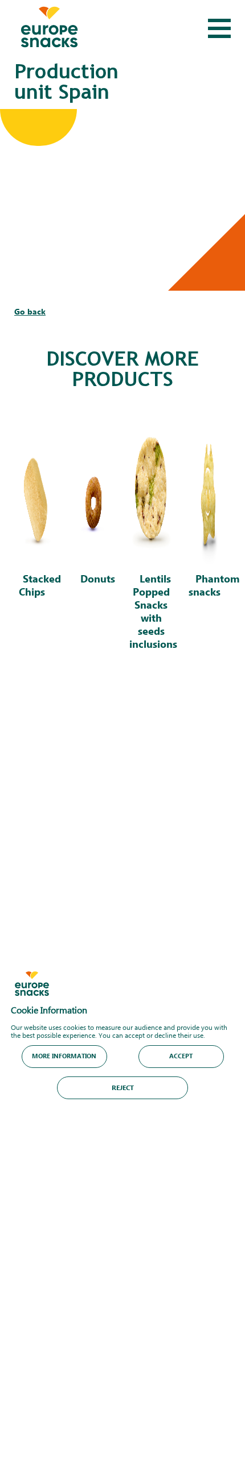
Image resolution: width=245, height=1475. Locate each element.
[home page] (49, 28)
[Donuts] (93, 536)
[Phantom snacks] (208, 536)
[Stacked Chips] (36, 536)
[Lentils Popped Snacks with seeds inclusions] (151, 536)
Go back (30, 311)
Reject (123, 1087)
